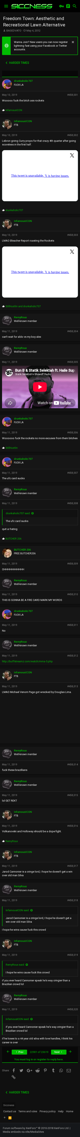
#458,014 (72, 764)
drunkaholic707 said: (18, 513)
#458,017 (72, 866)
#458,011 (72, 625)
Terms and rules (27, 1111)
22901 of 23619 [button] (39, 1052)
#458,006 (72, 432)
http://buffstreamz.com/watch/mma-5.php (27, 661)
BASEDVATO (13, 30)
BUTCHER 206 (22, 549)
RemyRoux (20, 317)
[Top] (4, 1118)
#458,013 (72, 686)
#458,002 (72, 135)
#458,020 (72, 1009)
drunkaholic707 (23, 80)
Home (69, 1111)
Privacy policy (48, 1111)
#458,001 (72, 94)
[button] (6, 6)
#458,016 (72, 825)
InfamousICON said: (17, 910)
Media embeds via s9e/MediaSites (23, 1131)
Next (57, 1052)
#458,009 (72, 563)
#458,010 (72, 594)
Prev (20, 1052)
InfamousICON (23, 121)
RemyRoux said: (15, 964)
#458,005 (72, 362)
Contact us (9, 1111)
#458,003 (72, 235)
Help (61, 1111)
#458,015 (72, 795)
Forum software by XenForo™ (36, 1128)
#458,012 (72, 655)
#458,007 (72, 472)
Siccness (8, 1105)
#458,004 (72, 331)
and (23, 306)
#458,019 (72, 955)
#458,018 (72, 900)
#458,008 (72, 503)
